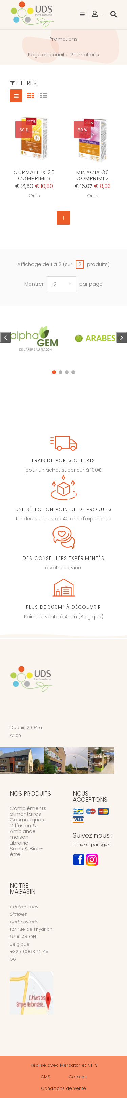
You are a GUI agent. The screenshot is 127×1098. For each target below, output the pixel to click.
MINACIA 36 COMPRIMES (92, 175)
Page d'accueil (46, 54)
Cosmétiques (27, 819)
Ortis (34, 195)
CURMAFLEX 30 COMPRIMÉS (34, 175)
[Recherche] (113, 14)
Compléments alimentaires (28, 810)
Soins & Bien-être (26, 851)
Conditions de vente (63, 1088)
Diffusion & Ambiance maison (23, 831)
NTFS (92, 1065)
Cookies (78, 1077)
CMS (45, 1077)
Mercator (70, 1065)
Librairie (19, 842)
